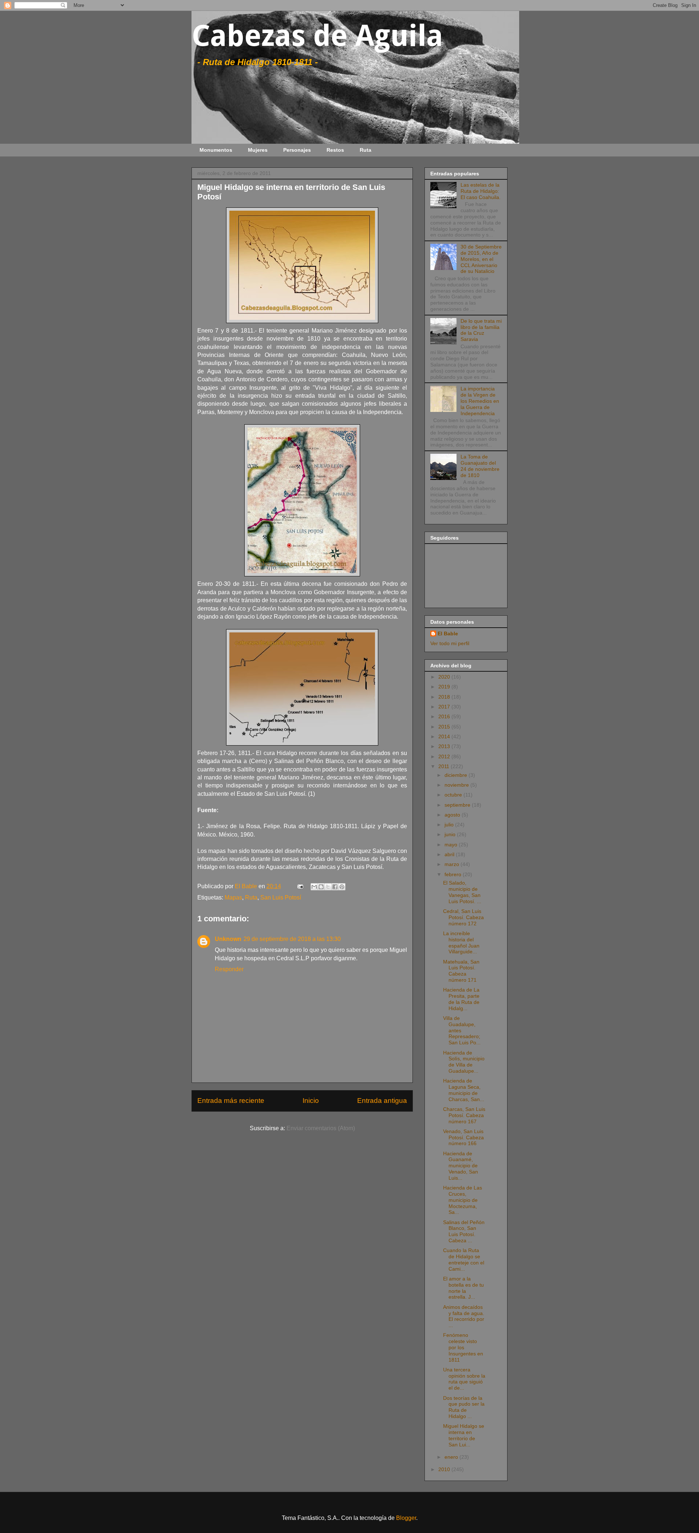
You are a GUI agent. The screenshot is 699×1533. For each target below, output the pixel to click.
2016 (444, 716)
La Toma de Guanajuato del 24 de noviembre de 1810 (480, 466)
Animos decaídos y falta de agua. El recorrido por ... (463, 1316)
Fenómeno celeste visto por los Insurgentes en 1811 (463, 1347)
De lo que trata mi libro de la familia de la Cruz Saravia (481, 330)
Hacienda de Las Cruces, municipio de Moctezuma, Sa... (462, 1200)
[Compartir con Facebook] (335, 886)
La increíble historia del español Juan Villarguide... (461, 942)
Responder (229, 969)
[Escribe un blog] (321, 886)
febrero (454, 874)
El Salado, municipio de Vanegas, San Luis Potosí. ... (462, 892)
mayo (452, 844)
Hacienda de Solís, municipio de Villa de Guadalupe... (464, 1062)
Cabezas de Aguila (317, 36)
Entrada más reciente (230, 1100)
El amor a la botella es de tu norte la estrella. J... (463, 1288)
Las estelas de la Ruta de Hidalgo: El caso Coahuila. (481, 191)
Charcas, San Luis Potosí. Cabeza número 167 (464, 1115)
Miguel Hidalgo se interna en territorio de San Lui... (463, 1435)
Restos (335, 150)
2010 (444, 1469)
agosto (453, 815)
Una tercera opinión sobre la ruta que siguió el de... (464, 1379)
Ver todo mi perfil (449, 643)
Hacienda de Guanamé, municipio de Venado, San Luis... (460, 1166)
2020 (444, 677)
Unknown (228, 939)
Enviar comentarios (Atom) (321, 1128)
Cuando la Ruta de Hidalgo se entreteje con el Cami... (463, 1259)
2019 (444, 687)
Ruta (365, 150)
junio (451, 834)
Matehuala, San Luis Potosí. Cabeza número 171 (461, 971)
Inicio (311, 1100)
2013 (444, 746)
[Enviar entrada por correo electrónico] (299, 886)
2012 (444, 756)
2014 (444, 736)
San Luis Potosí (280, 897)
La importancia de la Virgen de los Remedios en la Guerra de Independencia (480, 401)
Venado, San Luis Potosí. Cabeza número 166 (463, 1137)
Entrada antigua (382, 1100)
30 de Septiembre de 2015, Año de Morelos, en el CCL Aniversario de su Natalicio (481, 259)
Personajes (297, 150)
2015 (444, 727)
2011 (444, 766)
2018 (444, 697)
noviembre (457, 785)
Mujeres (258, 150)
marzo (453, 864)
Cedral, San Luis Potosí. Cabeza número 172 (463, 917)
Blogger (406, 1518)
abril (450, 854)
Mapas (233, 897)
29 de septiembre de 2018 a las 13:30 (292, 939)
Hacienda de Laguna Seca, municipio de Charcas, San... (463, 1090)
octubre (454, 795)
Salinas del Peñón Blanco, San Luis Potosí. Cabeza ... (464, 1231)
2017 (444, 707)
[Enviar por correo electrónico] (314, 886)
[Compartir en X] (328, 886)
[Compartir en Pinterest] (341, 886)
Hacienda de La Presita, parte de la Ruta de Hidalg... (461, 999)
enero (452, 1457)
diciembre (457, 775)
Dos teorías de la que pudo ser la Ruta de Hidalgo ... (464, 1407)
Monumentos (216, 150)
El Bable (448, 633)
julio (450, 824)
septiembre (458, 805)
